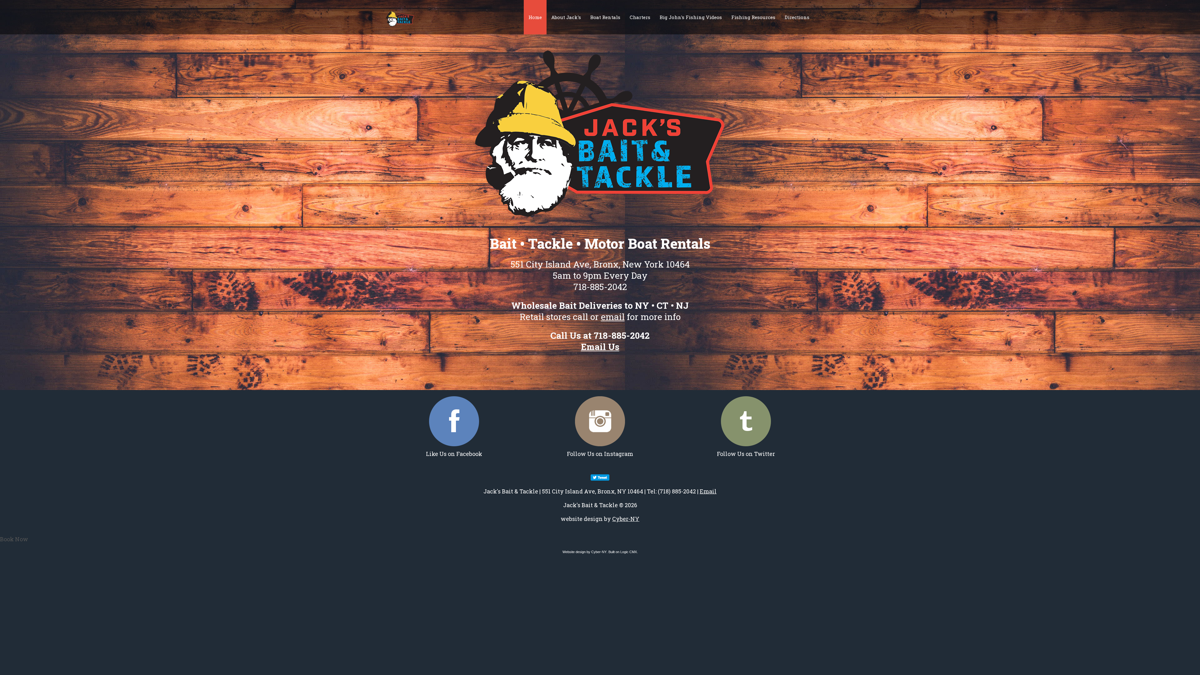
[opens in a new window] (454, 421)
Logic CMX (628, 552)
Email (708, 491)
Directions (797, 17)
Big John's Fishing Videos (691, 17)
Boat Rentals (605, 17)
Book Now (14, 539)
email (613, 316)
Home (535, 17)
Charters (640, 17)
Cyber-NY (625, 518)
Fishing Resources (753, 17)
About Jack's (566, 17)
